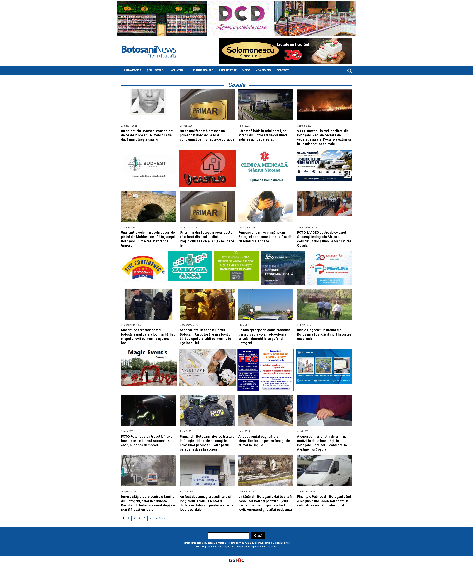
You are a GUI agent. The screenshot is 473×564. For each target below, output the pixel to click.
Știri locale (155, 70)
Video (246, 70)
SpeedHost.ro (246, 546)
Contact (283, 70)
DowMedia (272, 546)
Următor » (160, 518)
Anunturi (177, 70)
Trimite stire (228, 70)
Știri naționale (202, 70)
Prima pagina (132, 70)
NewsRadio (263, 70)
